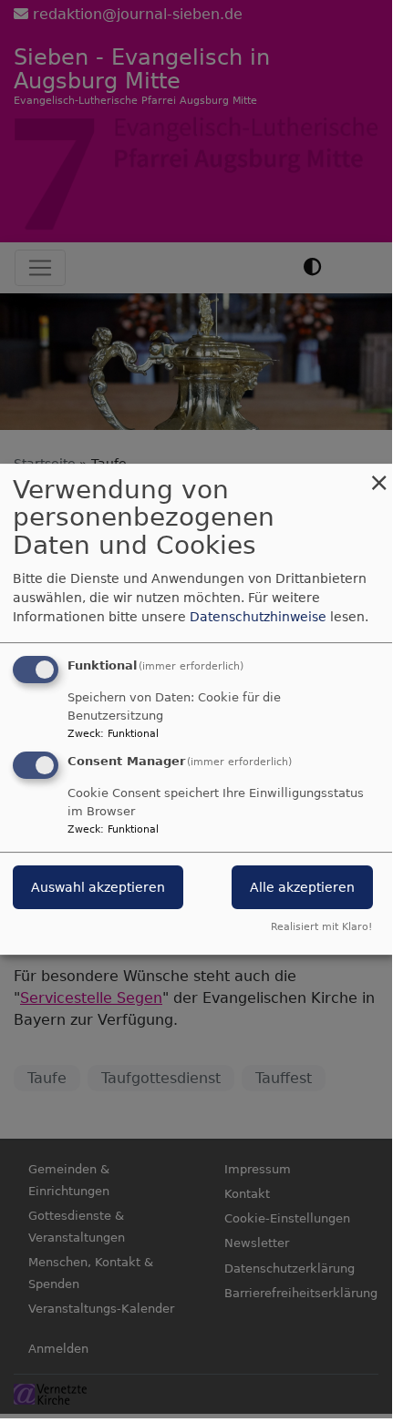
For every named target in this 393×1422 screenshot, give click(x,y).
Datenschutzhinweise (258, 616)
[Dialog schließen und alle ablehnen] (378, 475)
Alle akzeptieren (302, 888)
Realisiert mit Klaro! (321, 927)
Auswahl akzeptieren (98, 888)
